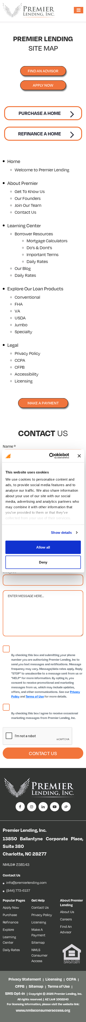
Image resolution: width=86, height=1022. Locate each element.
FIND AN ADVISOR (43, 70)
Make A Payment (43, 403)
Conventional (27, 297)
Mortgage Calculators (47, 240)
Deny (43, 562)
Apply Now (43, 85)
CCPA (20, 360)
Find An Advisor (66, 929)
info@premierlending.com (26, 882)
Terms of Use (35, 696)
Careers (66, 919)
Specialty (23, 331)
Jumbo (21, 324)
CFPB (20, 367)
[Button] (79, 455)
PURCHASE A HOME (40, 113)
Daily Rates (37, 261)
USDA (20, 318)
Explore (8, 929)
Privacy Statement (24, 979)
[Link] (51, 456)
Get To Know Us (30, 191)
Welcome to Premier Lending (42, 169)
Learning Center (9, 939)
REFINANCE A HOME (39, 134)
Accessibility (27, 374)
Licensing (24, 381)
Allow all (43, 547)
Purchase (10, 914)
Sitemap (38, 942)
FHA (19, 304)
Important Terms (42, 254)
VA (17, 311)
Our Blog (23, 268)
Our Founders (28, 198)
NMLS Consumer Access (39, 955)
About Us (67, 911)
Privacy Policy (27, 353)
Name (9, 446)
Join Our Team (28, 205)
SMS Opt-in (15, 993)
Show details (61, 532)
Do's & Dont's (39, 247)
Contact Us (25, 212)
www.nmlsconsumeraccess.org (43, 1010)
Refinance (10, 922)
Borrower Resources (34, 234)
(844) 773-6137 (18, 890)
